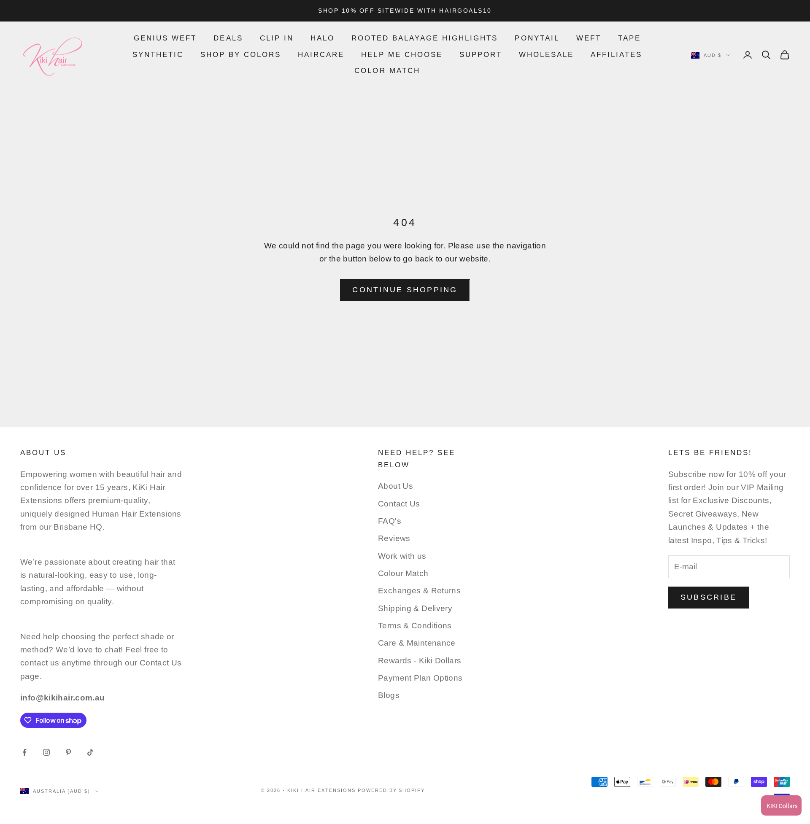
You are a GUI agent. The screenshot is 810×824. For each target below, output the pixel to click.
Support (480, 55)
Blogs (389, 695)
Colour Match (403, 573)
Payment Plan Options (420, 677)
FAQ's (389, 521)
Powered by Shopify (391, 790)
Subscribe (708, 597)
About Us (395, 486)
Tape (629, 38)
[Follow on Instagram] (46, 752)
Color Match (387, 71)
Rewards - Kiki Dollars (419, 660)
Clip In (277, 38)
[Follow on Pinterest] (68, 752)
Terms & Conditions (415, 625)
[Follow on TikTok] (90, 752)
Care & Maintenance (417, 642)
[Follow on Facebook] (24, 752)
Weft (588, 38)
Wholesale (546, 55)
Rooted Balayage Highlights (424, 38)
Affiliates (616, 55)
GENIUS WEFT (165, 38)
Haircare (321, 55)
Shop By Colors (240, 55)
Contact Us (399, 503)
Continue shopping (404, 289)
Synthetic (158, 55)
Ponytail (537, 38)
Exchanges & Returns (419, 590)
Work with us (402, 556)
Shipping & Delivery (415, 608)
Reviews (394, 538)
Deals (228, 38)
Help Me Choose (401, 55)
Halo (322, 38)
